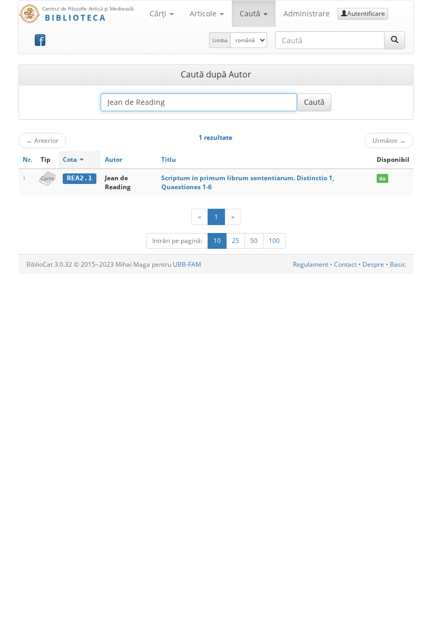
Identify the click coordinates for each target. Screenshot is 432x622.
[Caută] (394, 40)
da (382, 178)
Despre (373, 264)
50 (254, 240)
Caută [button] (251, 13)
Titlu (168, 159)
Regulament (310, 264)
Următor (389, 140)
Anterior (42, 140)
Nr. (27, 159)
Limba (220, 40)
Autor (113, 159)
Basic (398, 264)
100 (274, 240)
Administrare (306, 13)
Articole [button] (204, 13)
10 (217, 240)
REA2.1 (79, 178)
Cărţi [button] (159, 13)
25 (235, 240)
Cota (70, 159)
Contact (345, 264)
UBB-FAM (187, 264)
